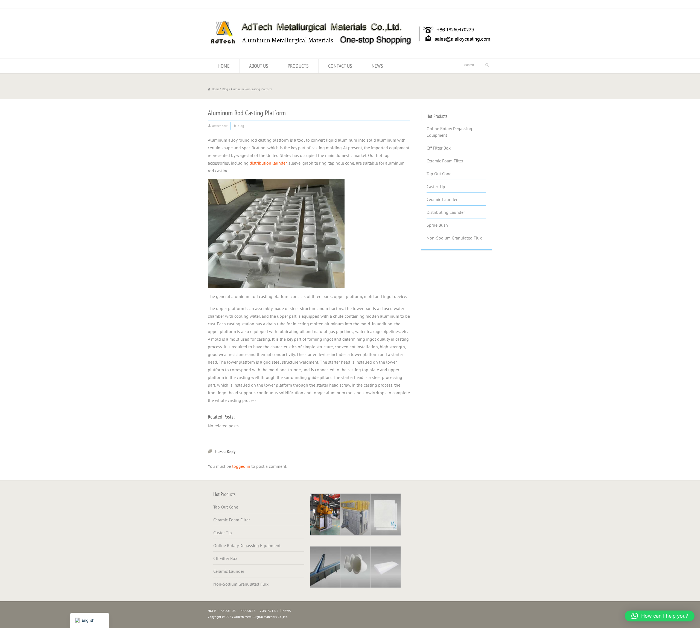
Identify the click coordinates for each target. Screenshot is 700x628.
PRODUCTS (298, 65)
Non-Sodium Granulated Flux (454, 238)
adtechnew (220, 126)
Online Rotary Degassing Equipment (449, 132)
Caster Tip (436, 186)
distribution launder (268, 163)
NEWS (377, 65)
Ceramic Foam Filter (445, 160)
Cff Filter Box (439, 148)
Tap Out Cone (439, 173)
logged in (241, 466)
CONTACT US (340, 65)
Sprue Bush (437, 225)
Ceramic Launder (442, 199)
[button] (660, 616)
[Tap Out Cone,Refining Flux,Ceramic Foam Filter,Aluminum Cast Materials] (350, 48)
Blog (241, 126)
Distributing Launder (446, 212)
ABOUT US (258, 65)
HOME (224, 65)
